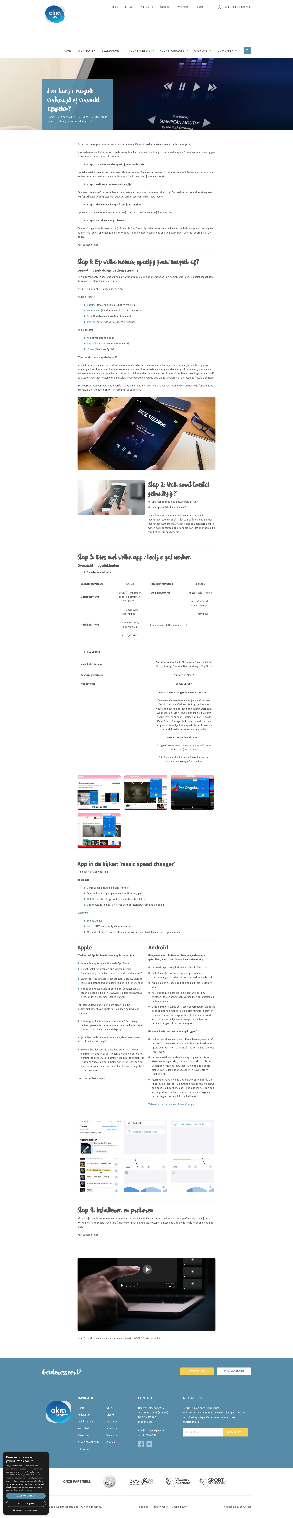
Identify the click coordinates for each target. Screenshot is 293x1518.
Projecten (83, 1435)
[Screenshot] (99, 1136)
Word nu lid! (197, 1371)
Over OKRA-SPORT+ (88, 1442)
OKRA (115, 7)
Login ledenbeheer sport (237, 7)
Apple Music (94, 343)
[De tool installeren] (99, 792)
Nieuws (129, 7)
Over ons (200, 50)
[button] (26, 1510)
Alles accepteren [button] (25, 1495)
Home (67, 50)
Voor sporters (139, 50)
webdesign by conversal (237, 1506)
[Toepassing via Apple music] (99, 830)
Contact (200, 7)
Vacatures (182, 7)
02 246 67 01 (149, 1435)
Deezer (91, 322)
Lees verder (27, 1490)
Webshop (165, 7)
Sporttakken (86, 50)
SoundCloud (94, 310)
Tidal (90, 316)
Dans (85, 117)
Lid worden (225, 50)
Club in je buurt (86, 1421)
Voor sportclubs (172, 50)
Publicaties (146, 7)
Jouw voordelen (234, 1371)
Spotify (91, 304)
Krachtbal (83, 1428)
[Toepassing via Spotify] (192, 792)
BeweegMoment (112, 50)
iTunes (90, 349)
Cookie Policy (179, 1506)
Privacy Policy (160, 1506)
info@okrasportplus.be (151, 1430)
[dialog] (26, 1483)
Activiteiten (84, 1414)
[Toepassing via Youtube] (145, 792)
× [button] (45, 1455)
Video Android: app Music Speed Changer (171, 1104)
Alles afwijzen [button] (26, 1503)
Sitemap (143, 1506)
